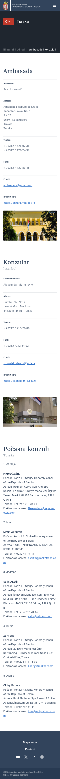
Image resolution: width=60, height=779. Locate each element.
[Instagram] (42, 757)
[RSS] (34, 757)
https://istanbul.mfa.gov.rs (20, 380)
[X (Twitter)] (26, 757)
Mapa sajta (30, 742)
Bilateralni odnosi (14, 49)
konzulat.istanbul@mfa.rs (19, 363)
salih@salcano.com (40, 616)
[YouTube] (18, 757)
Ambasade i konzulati (42, 49)
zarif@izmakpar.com (40, 666)
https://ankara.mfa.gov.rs (19, 202)
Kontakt (30, 749)
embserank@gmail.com (18, 185)
